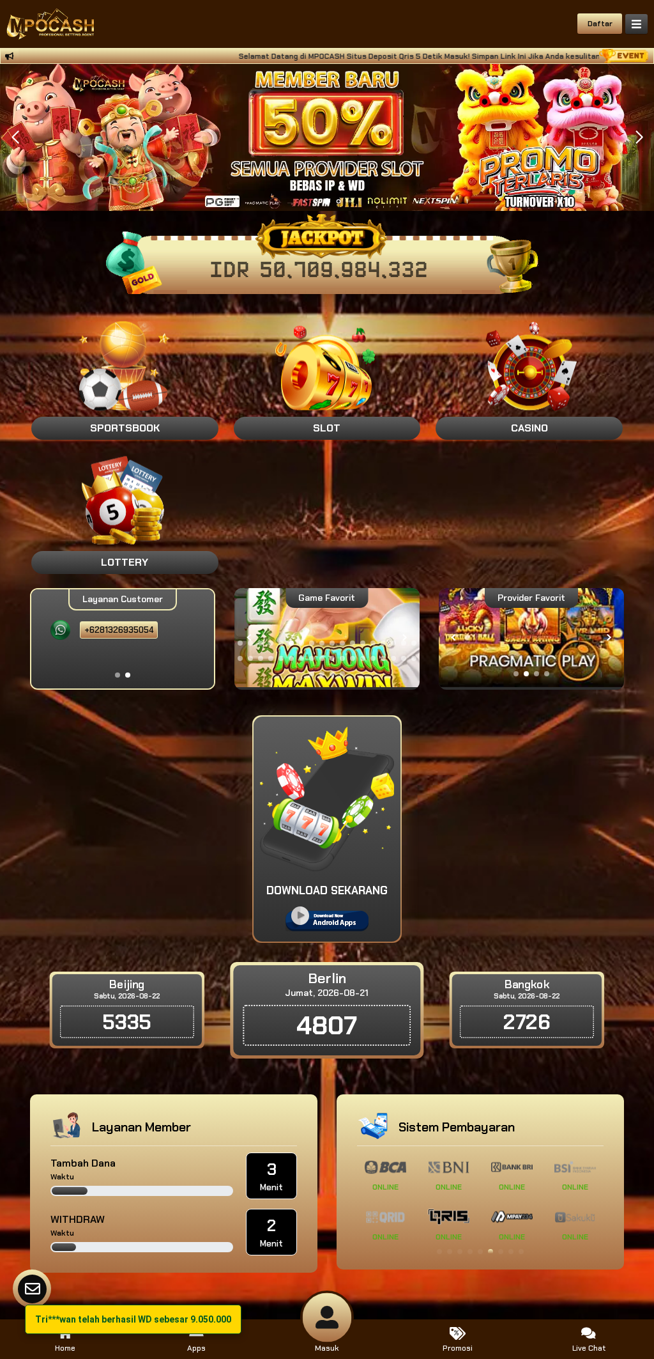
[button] (639, 137)
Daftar (600, 24)
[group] (531, 637)
